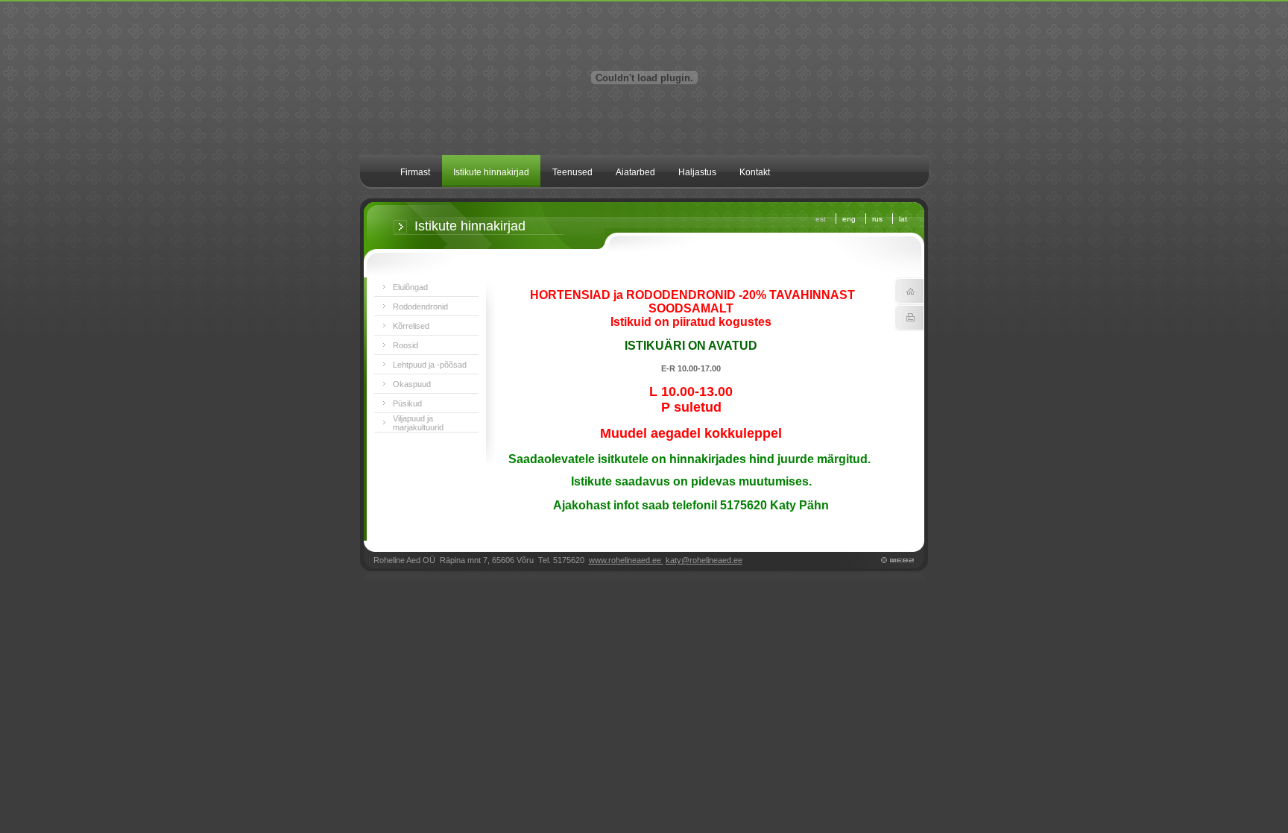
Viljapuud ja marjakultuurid (418, 423)
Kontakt (754, 172)
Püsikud (407, 403)
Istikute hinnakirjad (491, 172)
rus (877, 219)
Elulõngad (410, 287)
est (820, 219)
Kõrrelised (411, 325)
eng (849, 219)
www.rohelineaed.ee (626, 560)
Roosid (405, 345)
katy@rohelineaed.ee (704, 560)
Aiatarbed (635, 172)
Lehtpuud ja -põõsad (430, 364)
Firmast (415, 172)
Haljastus (697, 172)
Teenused (572, 172)
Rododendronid (420, 306)
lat (903, 219)
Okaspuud (412, 384)
